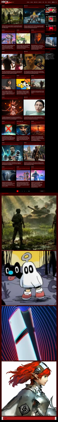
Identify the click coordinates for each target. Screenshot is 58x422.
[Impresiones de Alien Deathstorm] (38, 130)
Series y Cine (26, 51)
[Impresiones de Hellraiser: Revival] (9, 175)
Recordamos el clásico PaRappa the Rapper (21, 78)
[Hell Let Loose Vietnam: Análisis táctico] (12, 16)
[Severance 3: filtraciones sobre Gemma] (34, 107)
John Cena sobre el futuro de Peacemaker (32, 53)
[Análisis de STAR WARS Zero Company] (12, 153)
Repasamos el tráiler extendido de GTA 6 (23, 169)
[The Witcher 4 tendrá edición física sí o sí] (38, 38)
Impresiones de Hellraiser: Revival (7, 169)
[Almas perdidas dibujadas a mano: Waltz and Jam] (29, 278)
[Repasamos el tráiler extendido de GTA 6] (23, 175)
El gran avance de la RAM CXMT (49, 56)
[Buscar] (56, 2)
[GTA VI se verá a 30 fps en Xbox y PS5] (12, 62)
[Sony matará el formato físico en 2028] (29, 333)
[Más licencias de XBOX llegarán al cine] (23, 130)
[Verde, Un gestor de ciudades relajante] (23, 38)
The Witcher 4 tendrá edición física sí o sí (37, 32)
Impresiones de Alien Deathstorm (35, 123)
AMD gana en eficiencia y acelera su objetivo (49, 54)
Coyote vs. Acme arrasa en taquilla (31, 7)
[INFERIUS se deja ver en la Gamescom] (12, 107)
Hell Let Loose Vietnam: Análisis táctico (10, 7)
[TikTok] (4, 418)
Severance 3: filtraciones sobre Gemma (32, 98)
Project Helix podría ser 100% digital (8, 123)
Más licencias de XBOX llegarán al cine (21, 123)
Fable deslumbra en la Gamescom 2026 (6, 78)
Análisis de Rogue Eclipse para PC (37, 169)
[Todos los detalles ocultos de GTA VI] (9, 38)
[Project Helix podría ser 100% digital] (9, 130)
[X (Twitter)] (52, 2)
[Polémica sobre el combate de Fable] (34, 153)
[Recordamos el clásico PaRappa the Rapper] (23, 84)
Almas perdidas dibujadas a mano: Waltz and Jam (9, 305)
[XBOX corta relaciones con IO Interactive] (29, 388)
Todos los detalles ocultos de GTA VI (8, 32)
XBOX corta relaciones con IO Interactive (8, 416)
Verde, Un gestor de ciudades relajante (23, 32)
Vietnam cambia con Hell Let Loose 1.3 (37, 78)
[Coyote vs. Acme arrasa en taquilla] (34, 16)
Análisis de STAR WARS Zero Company (10, 144)
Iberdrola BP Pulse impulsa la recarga (49, 55)
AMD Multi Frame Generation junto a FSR (49, 59)
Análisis (18, 75)
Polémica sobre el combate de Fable (31, 144)
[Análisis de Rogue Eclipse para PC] (38, 175)
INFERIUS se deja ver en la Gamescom (10, 98)
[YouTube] (53, 2)
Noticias (3, 51)
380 (29, 191)
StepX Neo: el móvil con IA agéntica (49, 57)
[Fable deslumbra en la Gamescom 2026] (9, 84)
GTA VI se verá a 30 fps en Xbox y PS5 (10, 53)
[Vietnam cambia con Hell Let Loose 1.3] (38, 84)
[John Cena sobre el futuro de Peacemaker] (34, 62)
